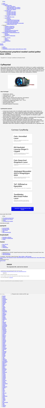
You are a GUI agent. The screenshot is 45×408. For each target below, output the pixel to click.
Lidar (3, 231)
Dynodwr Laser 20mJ (11, 11)
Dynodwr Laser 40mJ (11, 12)
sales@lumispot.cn (6, 253)
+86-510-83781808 (6, 254)
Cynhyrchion (5, 4)
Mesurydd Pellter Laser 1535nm (13, 7)
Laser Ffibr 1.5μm (10, 16)
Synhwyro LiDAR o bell (9, 27)
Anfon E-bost (2, 260)
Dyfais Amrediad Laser (31, 257)
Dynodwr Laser (8, 10)
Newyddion (7, 34)
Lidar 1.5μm (7, 15)
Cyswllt (3, 41)
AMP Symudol (28, 256)
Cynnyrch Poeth (5, 228)
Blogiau (6, 33)
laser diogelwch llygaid (11, 257)
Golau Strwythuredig (6, 232)
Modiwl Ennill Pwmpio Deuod (13, 20)
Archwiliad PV (8, 29)
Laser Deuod (7, 17)
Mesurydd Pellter (8, 5)
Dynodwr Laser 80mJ (11, 14)
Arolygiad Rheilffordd (9, 28)
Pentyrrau (9, 19)
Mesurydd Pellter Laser (21, 257)
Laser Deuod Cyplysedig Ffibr (13, 21)
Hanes (6, 38)
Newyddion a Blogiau (6, 237)
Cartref (3, 3)
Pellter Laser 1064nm (11, 9)
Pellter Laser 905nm (11, 6)
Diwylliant (7, 39)
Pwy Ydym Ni (7, 37)
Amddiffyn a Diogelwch (9, 26)
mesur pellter (39, 257)
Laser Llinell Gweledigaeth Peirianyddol (15, 23)
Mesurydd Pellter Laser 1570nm (13, 8)
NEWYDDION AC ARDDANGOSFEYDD (10, 32)
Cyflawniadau (7, 40)
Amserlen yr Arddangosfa (10, 35)
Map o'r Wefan (22, 256)
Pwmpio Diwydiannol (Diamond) (11, 30)
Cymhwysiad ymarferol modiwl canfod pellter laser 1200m (14, 48)
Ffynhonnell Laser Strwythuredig (11, 22)
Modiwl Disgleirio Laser (12, 24)
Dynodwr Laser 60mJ (11, 13)
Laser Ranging (3, 257)
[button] (22, 209)
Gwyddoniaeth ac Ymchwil (10, 31)
